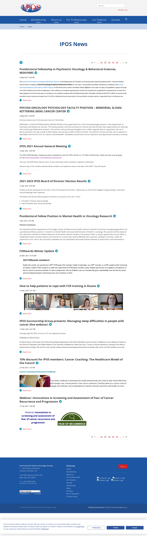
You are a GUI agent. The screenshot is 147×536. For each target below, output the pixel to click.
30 (117, 62)
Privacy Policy (71, 496)
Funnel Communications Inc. (116, 507)
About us (70, 474)
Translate (37, 493)
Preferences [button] (45, 529)
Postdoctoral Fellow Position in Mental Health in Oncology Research (66, 216)
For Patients (71, 480)
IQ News (69, 491)
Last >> (126, 62)
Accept (134, 528)
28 (109, 62)
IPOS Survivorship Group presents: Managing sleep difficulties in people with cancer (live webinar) (72, 322)
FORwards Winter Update (37, 251)
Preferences (96, 528)
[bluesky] (117, 480)
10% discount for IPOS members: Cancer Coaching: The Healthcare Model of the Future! (71, 361)
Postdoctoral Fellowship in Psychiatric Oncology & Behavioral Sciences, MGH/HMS (68, 71)
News (68, 488)
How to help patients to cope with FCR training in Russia (58, 286)
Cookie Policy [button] (80, 526)
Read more (27, 100)
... (98, 62)
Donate (69, 483)
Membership (71, 472)
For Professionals (73, 477)
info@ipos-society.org (28, 483)
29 (113, 62)
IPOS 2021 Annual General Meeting (43, 146)
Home (22, 26)
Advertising (70, 485)
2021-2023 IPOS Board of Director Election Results (53, 181)
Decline (115, 528)
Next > (123, 62)
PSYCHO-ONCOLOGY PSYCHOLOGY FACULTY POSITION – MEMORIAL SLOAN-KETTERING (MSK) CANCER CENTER (71, 109)
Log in (123, 466)
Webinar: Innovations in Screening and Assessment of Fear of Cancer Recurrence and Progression (67, 399)
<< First (92, 62)
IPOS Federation (72, 494)
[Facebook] (105, 478)
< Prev (95, 62)
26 (101, 62)
